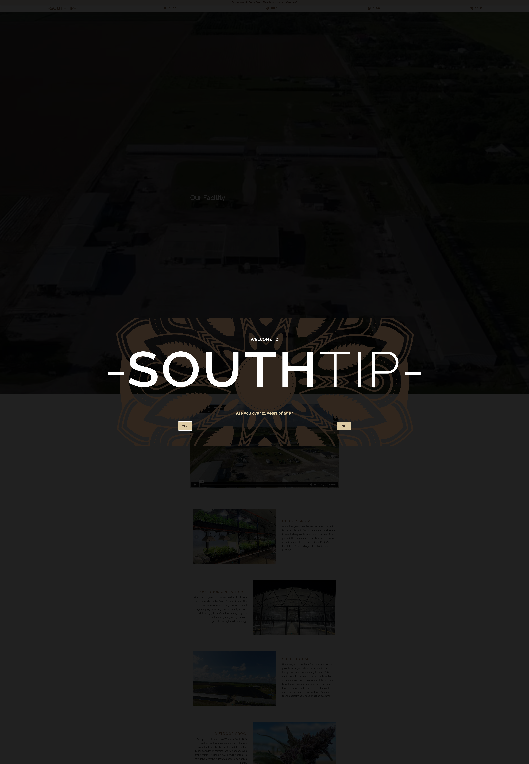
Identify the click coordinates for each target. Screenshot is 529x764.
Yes (185, 426)
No (343, 426)
